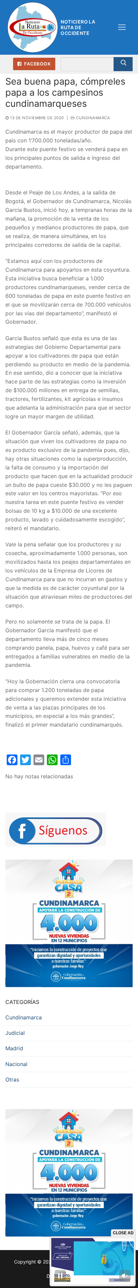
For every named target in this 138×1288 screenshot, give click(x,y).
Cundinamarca (92, 118)
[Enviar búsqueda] (123, 64)
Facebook (37, 63)
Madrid (14, 1048)
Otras (12, 1079)
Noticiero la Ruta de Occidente (78, 27)
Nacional (16, 1064)
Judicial (15, 1032)
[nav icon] (122, 27)
